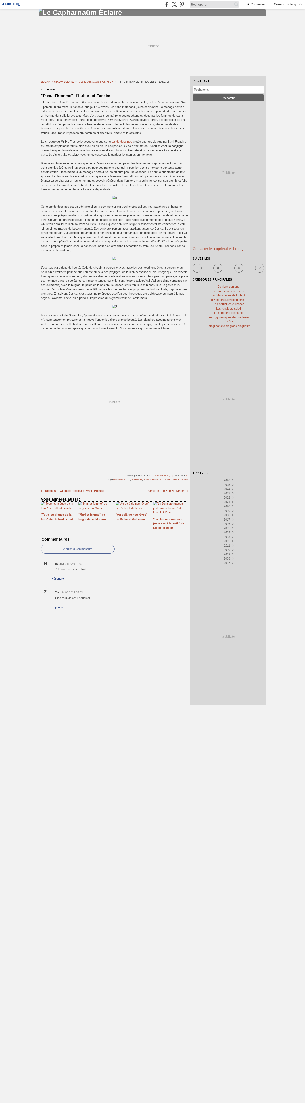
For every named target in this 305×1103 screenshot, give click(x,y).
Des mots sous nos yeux (95, 82)
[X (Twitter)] (174, 4)
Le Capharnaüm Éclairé (57, 82)
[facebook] (167, 4)
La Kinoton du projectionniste (228, 299)
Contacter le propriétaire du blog (218, 249)
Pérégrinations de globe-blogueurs (228, 326)
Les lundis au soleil (228, 308)
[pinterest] (181, 4)
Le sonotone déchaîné (228, 312)
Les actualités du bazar (228, 304)
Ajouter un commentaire (77, 549)
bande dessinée (122, 141)
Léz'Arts (228, 321)
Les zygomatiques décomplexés (228, 317)
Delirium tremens (228, 286)
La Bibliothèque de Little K (228, 295)
